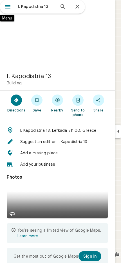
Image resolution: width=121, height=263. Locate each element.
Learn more (27, 235)
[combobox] (36, 6)
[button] (57, 130)
